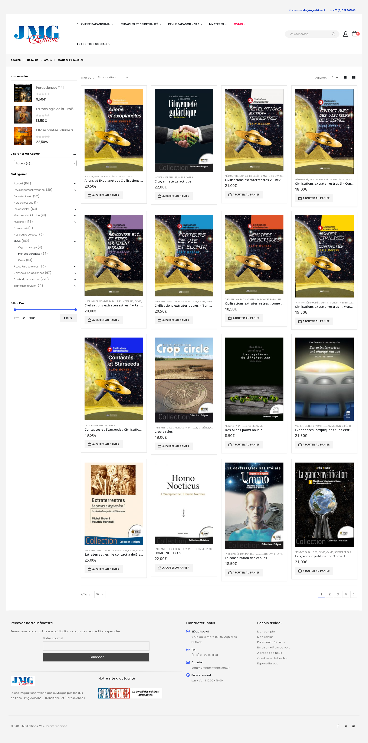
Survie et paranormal (94, 24)
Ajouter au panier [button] (105, 195)
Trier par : (87, 78)
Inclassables (22, 209)
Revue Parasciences (183, 24)
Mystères (216, 24)
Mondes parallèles (105, 176)
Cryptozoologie (27, 247)
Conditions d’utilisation (272, 658)
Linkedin (354, 726)
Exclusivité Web (23, 196)
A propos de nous (269, 653)
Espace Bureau (267, 663)
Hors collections (23, 202)
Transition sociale (92, 44)
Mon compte (266, 631)
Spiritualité (213, 301)
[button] (345, 77)
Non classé (20, 228)
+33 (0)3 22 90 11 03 (344, 10)
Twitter (346, 726)
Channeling (232, 299)
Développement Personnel (29, 190)
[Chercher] (333, 34)
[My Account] (345, 34)
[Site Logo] (37, 34)
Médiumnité (231, 176)
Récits (348, 426)
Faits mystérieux (164, 301)
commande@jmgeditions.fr (309, 10)
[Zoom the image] (23, 679)
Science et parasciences (348, 552)
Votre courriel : (54, 638)
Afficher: (321, 78)
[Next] (353, 594)
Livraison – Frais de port (273, 647)
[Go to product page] (114, 130)
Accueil (89, 176)
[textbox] (45, 163)
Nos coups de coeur (26, 234)
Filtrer (68, 318)
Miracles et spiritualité (139, 24)
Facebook (338, 726)
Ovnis (238, 24)
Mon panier (265, 637)
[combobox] (45, 163)
